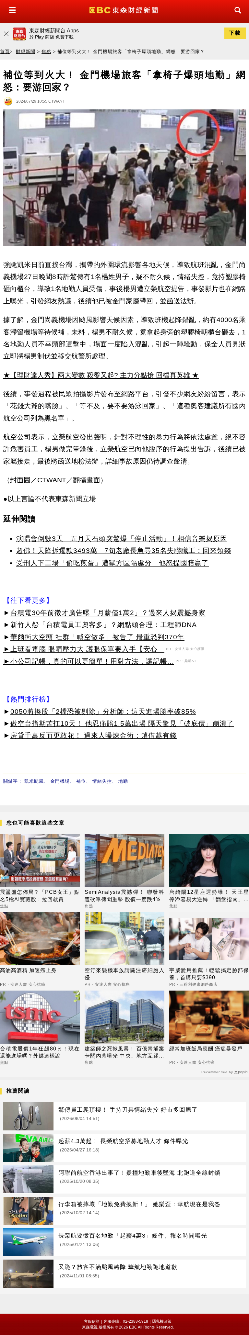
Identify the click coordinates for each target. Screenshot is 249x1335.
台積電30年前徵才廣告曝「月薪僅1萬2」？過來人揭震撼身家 (108, 612)
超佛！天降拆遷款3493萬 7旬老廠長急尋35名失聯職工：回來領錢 (123, 550)
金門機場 (60, 781)
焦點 (46, 51)
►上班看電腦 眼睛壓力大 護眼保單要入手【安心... (83, 649)
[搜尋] (236, 16)
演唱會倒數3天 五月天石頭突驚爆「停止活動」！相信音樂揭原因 (121, 538)
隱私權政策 (162, 1321)
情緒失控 (102, 781)
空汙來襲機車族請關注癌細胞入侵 (124, 974)
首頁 (5, 51)
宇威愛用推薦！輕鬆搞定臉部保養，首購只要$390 (209, 974)
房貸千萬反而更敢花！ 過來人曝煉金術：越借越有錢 (93, 735)
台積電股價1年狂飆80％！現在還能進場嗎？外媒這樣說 (40, 1052)
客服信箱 (92, 1321)
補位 (81, 781)
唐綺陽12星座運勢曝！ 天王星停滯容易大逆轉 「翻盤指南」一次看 (209, 896)
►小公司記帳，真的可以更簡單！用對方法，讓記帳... (88, 661)
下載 (235, 33)
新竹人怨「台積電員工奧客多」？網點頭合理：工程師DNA (103, 624)
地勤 (123, 781)
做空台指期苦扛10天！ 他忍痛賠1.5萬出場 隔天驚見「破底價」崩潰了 (122, 723)
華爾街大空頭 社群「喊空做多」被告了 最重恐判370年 (97, 637)
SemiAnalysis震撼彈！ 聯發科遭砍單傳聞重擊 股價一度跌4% (124, 895)
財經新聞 (25, 51)
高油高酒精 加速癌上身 (28, 970)
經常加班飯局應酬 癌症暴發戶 (206, 1048)
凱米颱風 (34, 781)
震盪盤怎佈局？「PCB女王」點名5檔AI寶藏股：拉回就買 (40, 895)
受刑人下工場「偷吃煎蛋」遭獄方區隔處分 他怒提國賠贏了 (112, 563)
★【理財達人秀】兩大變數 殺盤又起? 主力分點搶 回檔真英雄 (96, 375)
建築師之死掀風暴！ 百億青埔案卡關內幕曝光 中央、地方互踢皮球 (124, 1053)
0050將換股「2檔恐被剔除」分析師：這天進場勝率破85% (103, 711)
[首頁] (124, 9)
